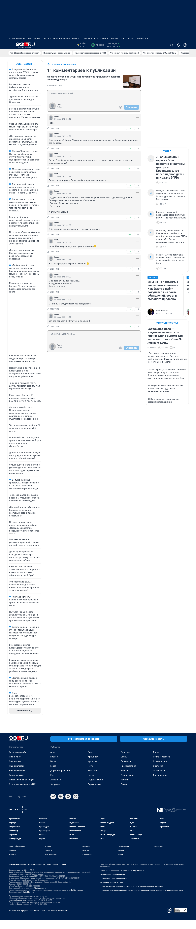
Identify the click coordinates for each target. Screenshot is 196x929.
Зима (90, 752)
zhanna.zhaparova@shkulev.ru (21, 900)
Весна (53, 761)
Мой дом (92, 770)
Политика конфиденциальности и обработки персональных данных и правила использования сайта (141, 891)
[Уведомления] (178, 45)
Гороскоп (87, 38)
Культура (92, 761)
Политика (126, 761)
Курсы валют (101, 38)
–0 (137, 128)
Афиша (75, 38)
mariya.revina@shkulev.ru (19, 904)
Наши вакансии (17, 770)
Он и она (125, 752)
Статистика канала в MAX (22, 784)
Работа (124, 770)
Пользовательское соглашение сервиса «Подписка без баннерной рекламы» (131, 887)
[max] (68, 796)
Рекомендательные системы (111, 882)
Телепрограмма (61, 38)
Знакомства (34, 38)
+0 (130, 128)
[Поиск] (171, 45)
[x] (75, 796)
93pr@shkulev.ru (137, 870)
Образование (94, 784)
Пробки (114, 38)
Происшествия (128, 766)
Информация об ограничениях (112, 874)
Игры (130, 38)
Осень (124, 756)
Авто (52, 752)
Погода (47, 38)
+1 (130, 168)
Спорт (156, 752)
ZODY (123, 38)
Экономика (159, 770)
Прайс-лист (15, 756)
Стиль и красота (161, 756)
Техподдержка (16, 775)
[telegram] (53, 796)
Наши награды (16, 766)
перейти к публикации (64, 64)
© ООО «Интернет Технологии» (55, 910)
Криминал (93, 756)
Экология (158, 766)
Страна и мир (160, 761)
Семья (124, 784)
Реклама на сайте (18, 752)
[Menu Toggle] (10, 45)
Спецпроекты (160, 775)
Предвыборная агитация (21, 779)
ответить (55, 128)
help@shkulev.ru (28, 892)
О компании (15, 761)
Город (53, 766)
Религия (125, 779)
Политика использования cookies (113, 878)
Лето (90, 766)
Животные (55, 779)
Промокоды (142, 38)
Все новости (25, 63)
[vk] (61, 796)
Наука (91, 775)
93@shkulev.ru (40, 888)
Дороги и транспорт (60, 770)
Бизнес (54, 756)
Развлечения (127, 775)
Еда (52, 775)
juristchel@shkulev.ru (75, 890)
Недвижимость (17, 38)
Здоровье (55, 784)
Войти (59, 107)
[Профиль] (185, 45)
